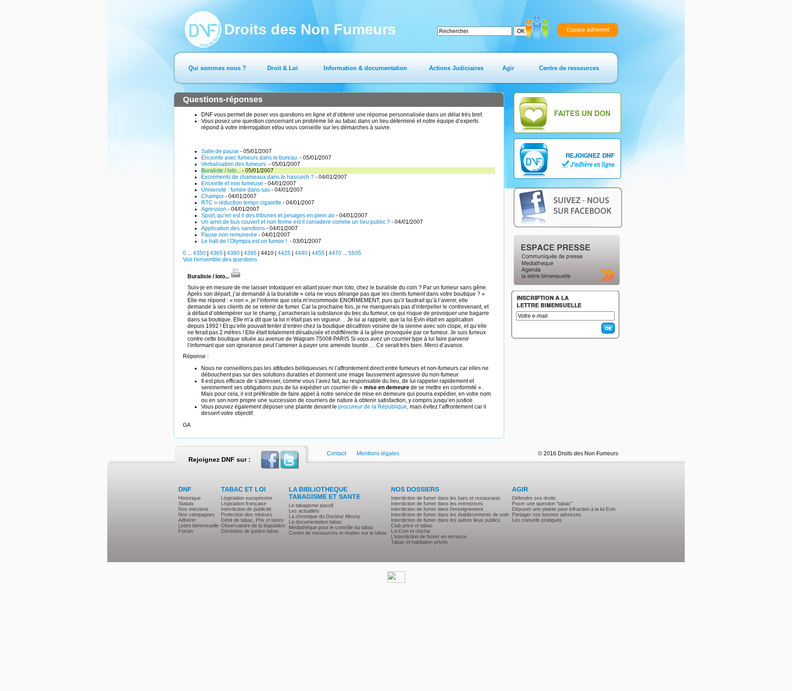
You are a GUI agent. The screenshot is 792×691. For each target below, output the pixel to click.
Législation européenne (246, 498)
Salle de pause (220, 151)
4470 (335, 253)
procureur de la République (372, 407)
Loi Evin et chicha (410, 531)
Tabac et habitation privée (419, 542)
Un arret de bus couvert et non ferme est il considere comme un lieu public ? (295, 222)
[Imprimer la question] (236, 276)
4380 (233, 253)
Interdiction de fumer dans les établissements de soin (450, 514)
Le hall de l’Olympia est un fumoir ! (244, 241)
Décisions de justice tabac (250, 531)
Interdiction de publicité (246, 509)
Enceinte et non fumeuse (232, 183)
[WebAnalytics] (396, 581)
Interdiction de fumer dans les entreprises (437, 503)
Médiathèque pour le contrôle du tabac (331, 527)
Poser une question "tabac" (542, 503)
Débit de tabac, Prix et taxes (252, 520)
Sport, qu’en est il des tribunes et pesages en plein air (268, 215)
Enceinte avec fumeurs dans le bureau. (249, 158)
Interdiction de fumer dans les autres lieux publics (445, 520)
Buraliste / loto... (221, 170)
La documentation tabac (315, 522)
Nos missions (193, 509)
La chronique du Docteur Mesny (324, 516)
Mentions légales (378, 453)
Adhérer (187, 520)
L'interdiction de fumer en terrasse (429, 536)
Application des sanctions (233, 228)
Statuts (186, 503)
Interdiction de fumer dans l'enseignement (437, 509)
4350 (199, 253)
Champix (212, 196)
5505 (354, 253)
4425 (284, 253)
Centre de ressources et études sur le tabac (338, 533)
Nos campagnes (196, 514)
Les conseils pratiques (537, 520)
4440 (301, 253)
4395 (250, 253)
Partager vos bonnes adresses (546, 514)
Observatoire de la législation (253, 525)
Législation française (243, 503)
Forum (185, 531)
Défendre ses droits (534, 498)
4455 (318, 253)
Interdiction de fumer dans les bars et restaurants (445, 498)
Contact (336, 453)
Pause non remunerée (229, 235)
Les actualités (304, 511)
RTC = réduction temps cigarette (241, 202)
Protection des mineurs (246, 514)
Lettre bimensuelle (198, 525)
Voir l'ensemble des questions (220, 259)
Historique (189, 498)
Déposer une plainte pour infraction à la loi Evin (564, 509)
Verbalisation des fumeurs (234, 164)
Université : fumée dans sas (235, 190)
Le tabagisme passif (311, 505)
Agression (213, 209)
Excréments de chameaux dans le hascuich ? (257, 177)
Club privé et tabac (412, 525)
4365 (216, 253)
